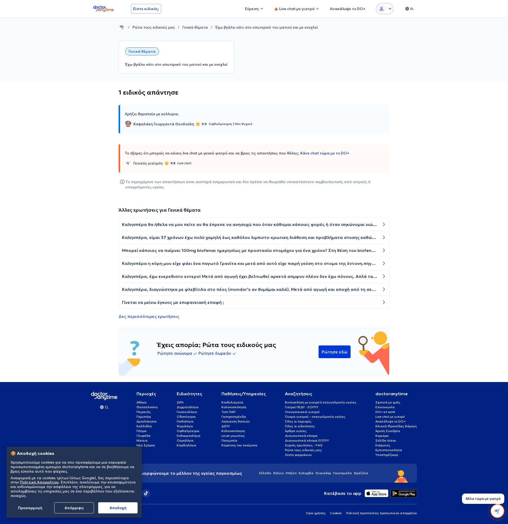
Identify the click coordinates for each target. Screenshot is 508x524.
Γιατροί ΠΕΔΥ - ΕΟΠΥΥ (301, 407)
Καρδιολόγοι (186, 445)
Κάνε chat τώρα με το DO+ (324, 153)
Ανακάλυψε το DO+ (390, 421)
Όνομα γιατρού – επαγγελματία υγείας (315, 417)
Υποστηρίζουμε (386, 455)
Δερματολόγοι (188, 407)
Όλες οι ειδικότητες (300, 426)
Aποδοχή (118, 507)
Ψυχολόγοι (185, 426)
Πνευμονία (229, 440)
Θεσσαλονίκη (147, 407)
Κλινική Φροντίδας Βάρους (396, 426)
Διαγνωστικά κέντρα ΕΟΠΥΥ (307, 440)
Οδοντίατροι (186, 417)
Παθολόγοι (185, 421)
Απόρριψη (74, 507)
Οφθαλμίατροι (188, 431)
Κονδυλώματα (232, 402)
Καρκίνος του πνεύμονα (239, 445)
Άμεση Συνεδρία (387, 431)
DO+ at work (385, 412)
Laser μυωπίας (233, 436)
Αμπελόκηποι (147, 421)
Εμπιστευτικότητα (388, 450)
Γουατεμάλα (342, 473)
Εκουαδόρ (323, 473)
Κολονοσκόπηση (233, 407)
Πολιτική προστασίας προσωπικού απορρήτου (381, 513)
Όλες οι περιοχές (298, 421)
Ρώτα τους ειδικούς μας (153, 27)
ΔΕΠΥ (225, 426)
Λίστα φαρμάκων (298, 455)
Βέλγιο (278, 473)
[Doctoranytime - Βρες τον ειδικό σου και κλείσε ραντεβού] (122, 27)
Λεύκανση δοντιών (235, 421)
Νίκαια (142, 440)
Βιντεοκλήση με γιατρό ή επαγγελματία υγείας (320, 402)
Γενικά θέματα (195, 27)
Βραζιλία (361, 473)
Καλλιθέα (144, 426)
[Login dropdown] (384, 8)
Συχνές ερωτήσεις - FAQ (304, 445)
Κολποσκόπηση (233, 431)
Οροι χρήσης (316, 513)
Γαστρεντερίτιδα (233, 417)
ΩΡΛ (180, 402)
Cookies (336, 513)
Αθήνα (142, 402)
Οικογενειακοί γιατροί (302, 412)
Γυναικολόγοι (187, 412)
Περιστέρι (144, 417)
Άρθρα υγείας (296, 431)
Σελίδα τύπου (385, 440)
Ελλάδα (265, 473)
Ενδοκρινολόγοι (189, 436)
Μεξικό (291, 473)
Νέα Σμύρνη (146, 445)
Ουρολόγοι (185, 440)
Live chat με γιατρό (390, 417)
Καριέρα (382, 436)
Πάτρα (142, 431)
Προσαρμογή (30, 507)
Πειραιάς (144, 412)
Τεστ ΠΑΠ (228, 412)
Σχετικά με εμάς (387, 402)
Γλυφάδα (144, 436)
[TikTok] (146, 493)
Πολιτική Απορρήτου (39, 482)
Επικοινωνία (385, 407)
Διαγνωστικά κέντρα (301, 436)
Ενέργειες (382, 445)
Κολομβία (306, 473)
